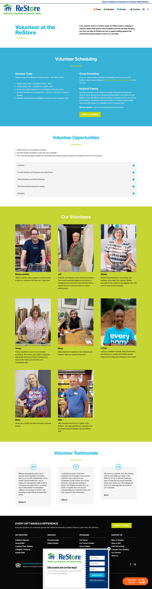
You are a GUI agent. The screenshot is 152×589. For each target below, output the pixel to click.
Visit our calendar (85, 107)
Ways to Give (116, 543)
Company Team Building (24, 546)
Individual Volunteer (22, 540)
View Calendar (90, 114)
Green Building (84, 546)
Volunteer (109, 9)
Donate (122, 9)
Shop (98, 9)
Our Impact (83, 540)
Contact (136, 9)
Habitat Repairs (52, 543)
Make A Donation (117, 540)
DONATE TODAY (121, 525)
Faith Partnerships (117, 546)
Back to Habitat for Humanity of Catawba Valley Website (125, 2)
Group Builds (19, 543)
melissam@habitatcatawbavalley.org (118, 80)
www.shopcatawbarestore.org (99, 581)
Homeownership (53, 540)
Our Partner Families (86, 543)
